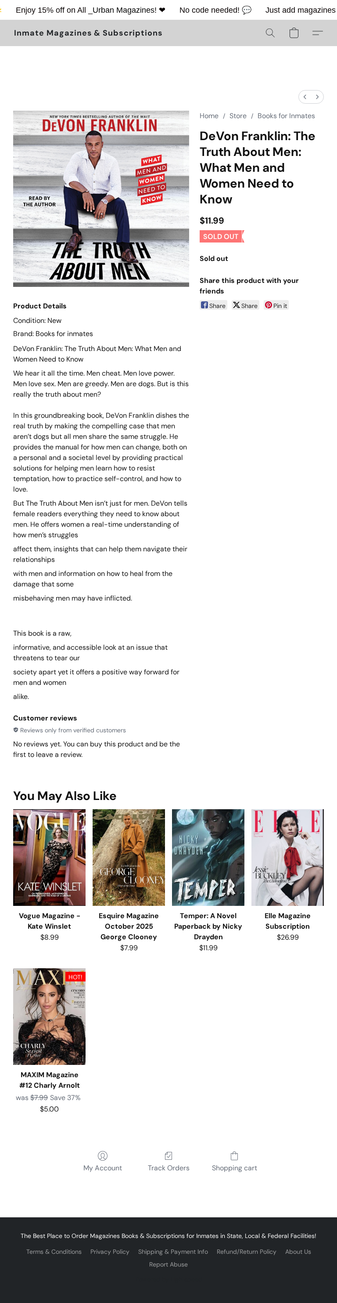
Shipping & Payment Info (173, 1252)
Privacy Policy (109, 1252)
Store (238, 115)
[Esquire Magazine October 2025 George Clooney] (129, 857)
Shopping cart (234, 1168)
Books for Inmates (286, 115)
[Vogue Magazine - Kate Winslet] (49, 857)
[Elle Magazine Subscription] (287, 857)
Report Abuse (168, 1264)
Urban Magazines (123, 10)
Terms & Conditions (54, 1252)
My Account (102, 1168)
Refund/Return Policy (246, 1252)
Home (209, 115)
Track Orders (169, 1168)
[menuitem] (305, 96)
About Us (298, 1252)
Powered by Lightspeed (168, 1279)
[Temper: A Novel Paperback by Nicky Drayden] (208, 857)
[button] (88, 33)
